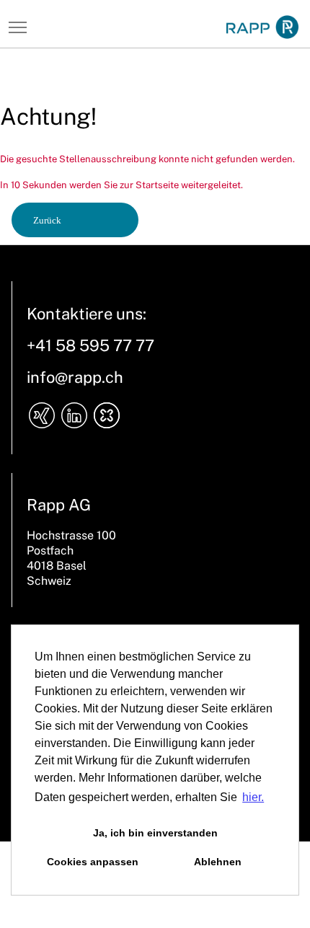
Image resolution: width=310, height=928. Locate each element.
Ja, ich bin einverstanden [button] (155, 833)
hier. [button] (253, 797)
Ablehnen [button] (218, 861)
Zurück (47, 220)
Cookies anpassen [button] (92, 861)
